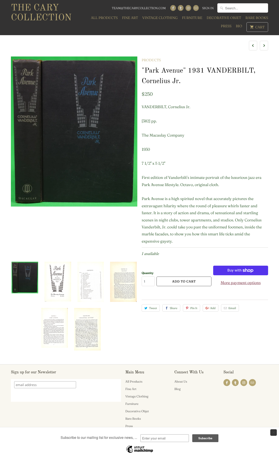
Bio (239, 26)
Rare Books (256, 17)
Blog (177, 389)
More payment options (241, 282)
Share (173, 308)
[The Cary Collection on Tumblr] (181, 8)
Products (151, 60)
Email (232, 308)
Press (226, 26)
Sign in (208, 8)
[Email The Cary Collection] (196, 8)
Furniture (192, 17)
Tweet (153, 308)
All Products (104, 17)
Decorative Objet (224, 17)
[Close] (273, 432)
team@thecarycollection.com (139, 8)
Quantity (147, 273)
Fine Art (130, 17)
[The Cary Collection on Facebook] (173, 8)
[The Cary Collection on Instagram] (188, 8)
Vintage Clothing (160, 17)
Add (213, 308)
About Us (180, 381)
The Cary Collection (41, 12)
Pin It (193, 308)
